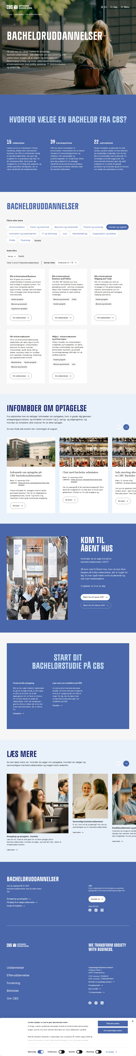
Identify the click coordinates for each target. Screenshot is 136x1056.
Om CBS (12, 998)
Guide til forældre (14, 906)
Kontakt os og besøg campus (100, 982)
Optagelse (17, 713)
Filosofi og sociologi (93, 227)
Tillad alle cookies (112, 1023)
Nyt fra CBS (93, 989)
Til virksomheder (95, 992)
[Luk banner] (132, 1021)
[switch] (62, 1051)
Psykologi (25, 240)
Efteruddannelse (18, 975)
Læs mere (11, 850)
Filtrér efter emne (15, 220)
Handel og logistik (117, 227)
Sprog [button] (10, 256)
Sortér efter (49, 263)
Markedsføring (80, 233)
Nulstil (38, 240)
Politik (12, 240)
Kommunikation (17, 227)
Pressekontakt (94, 985)
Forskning (13, 983)
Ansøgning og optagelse (17, 899)
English (104, 7)
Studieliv (55, 705)
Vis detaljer (110, 1052)
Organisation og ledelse (104, 233)
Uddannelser (19, 14)
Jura (64, 233)
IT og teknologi (49, 233)
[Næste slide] (126, 427)
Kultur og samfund (39, 227)
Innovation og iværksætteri (22, 233)
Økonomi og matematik (66, 227)
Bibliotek (13, 990)
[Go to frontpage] (19, 7)
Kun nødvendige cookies (113, 1030)
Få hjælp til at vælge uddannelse (21, 902)
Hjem (10, 14)
